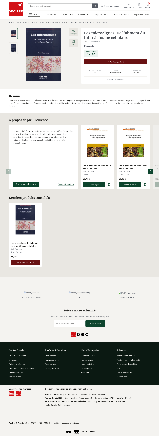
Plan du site (122, 376)
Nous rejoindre (87, 364)
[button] (79, 102)
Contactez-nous (127, 297)
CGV (118, 368)
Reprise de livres (52, 360)
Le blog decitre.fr (52, 368)
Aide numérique (16, 372)
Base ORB (85, 372)
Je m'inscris (95, 323)
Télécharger (94, 184)
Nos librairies (87, 360)
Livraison (13, 360)
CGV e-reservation (124, 372)
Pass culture (50, 364)
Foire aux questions (17, 355)
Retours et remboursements (21, 368)
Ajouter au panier (130, 184)
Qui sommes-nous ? (89, 355)
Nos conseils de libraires (31, 297)
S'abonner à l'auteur (26, 184)
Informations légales (126, 355)
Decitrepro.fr (86, 368)
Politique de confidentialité (128, 360)
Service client (15, 376)
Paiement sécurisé (17, 364)
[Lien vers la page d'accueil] (16, 9)
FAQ (79, 297)
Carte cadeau (50, 355)
